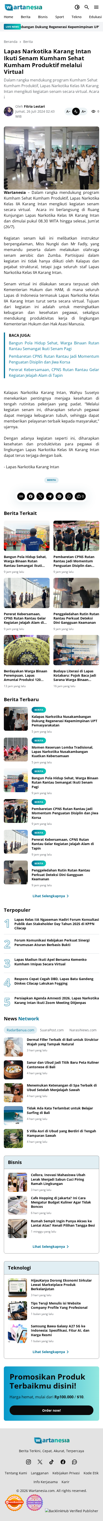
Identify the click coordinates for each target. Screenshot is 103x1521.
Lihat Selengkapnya (49, 896)
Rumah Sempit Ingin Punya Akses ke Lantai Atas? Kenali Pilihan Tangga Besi (63, 1223)
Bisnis (43, 17)
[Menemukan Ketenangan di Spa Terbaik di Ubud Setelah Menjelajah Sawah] (13, 1092)
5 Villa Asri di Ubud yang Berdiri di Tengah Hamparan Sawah (61, 1133)
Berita (25, 17)
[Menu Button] (96, 7)
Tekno (76, 17)
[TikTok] (51, 1462)
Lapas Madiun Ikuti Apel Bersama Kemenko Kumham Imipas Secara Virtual (50, 961)
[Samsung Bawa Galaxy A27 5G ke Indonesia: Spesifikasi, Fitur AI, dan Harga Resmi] (17, 1333)
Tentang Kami (16, 1473)
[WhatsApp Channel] (74, 1462)
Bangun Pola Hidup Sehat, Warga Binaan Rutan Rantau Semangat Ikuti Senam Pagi (25, 561)
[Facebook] (30, 496)
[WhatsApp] (69, 496)
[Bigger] (83, 111)
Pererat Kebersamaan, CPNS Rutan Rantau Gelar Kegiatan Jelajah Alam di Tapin (25, 618)
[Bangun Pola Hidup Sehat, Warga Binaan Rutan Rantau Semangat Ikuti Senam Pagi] (27, 536)
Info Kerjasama (46, 1482)
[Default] (76, 111)
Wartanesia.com (42, 1490)
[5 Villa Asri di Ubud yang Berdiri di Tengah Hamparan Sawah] (13, 1138)
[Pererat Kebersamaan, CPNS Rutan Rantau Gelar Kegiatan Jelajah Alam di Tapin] (27, 593)
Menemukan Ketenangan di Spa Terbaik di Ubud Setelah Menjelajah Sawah (62, 1087)
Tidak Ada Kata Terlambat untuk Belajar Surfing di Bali (60, 1110)
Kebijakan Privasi (66, 1473)
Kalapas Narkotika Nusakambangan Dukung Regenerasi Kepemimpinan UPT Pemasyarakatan (64, 721)
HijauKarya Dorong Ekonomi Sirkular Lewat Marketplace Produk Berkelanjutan (61, 1284)
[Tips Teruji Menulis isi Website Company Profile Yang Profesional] (17, 1310)
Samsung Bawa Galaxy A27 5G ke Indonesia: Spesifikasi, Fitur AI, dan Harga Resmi (60, 1330)
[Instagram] (28, 1462)
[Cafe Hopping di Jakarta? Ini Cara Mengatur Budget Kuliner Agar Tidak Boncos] (17, 1205)
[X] (40, 496)
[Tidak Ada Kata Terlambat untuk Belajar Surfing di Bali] (13, 1115)
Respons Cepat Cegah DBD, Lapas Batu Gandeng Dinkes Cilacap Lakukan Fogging (53, 981)
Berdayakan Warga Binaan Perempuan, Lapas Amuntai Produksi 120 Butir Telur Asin (25, 675)
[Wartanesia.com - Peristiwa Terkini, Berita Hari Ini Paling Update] (23, 7)
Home (8, 17)
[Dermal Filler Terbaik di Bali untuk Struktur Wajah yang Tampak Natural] (13, 1047)
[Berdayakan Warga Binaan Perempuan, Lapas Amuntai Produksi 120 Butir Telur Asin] (27, 650)
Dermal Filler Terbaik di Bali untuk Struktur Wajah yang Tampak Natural (62, 1042)
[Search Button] (87, 7)
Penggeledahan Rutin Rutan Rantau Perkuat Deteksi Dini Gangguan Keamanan (76, 618)
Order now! (51, 1410)
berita (38, 709)
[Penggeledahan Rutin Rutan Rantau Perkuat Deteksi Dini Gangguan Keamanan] (76, 593)
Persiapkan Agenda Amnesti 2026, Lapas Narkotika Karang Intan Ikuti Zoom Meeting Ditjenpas (56, 1000)
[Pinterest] (59, 496)
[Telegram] (50, 496)
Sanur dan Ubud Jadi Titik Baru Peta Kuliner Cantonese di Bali (63, 1064)
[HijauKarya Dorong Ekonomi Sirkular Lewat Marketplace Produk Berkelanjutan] (17, 1287)
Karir (65, 1482)
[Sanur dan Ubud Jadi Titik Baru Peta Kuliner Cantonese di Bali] (13, 1069)
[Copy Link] (21, 496)
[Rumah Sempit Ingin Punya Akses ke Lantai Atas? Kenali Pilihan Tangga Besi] (17, 1228)
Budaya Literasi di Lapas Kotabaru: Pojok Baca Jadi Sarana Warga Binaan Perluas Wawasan (74, 675)
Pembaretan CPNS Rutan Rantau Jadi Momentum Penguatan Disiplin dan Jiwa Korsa (73, 561)
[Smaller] (68, 111)
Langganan (40, 1473)
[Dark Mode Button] (77, 7)
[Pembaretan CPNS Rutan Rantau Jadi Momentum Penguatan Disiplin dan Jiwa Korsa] (76, 536)
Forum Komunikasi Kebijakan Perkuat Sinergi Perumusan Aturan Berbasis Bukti (52, 942)
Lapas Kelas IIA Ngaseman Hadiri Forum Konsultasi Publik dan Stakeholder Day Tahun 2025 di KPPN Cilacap (56, 923)
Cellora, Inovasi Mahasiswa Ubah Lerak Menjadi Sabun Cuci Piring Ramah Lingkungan (58, 1179)
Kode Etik (91, 1473)
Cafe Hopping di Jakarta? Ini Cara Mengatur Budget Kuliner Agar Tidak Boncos (61, 1202)
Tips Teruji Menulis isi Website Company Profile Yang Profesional (59, 1305)
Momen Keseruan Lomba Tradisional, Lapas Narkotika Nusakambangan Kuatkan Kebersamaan (62, 751)
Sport (59, 17)
